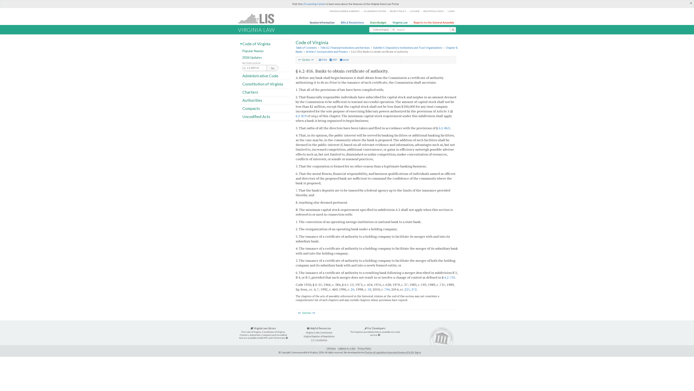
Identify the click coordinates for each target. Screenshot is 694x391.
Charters (250, 92)
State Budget (378, 22)
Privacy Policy (398, 11)
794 (387, 289)
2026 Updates (252, 57)
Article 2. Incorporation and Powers (327, 51)
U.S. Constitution (319, 340)
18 (369, 289)
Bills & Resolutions (352, 22)
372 (414, 289)
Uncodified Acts (256, 116)
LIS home (415, 11)
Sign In (418, 352)
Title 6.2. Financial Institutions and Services (345, 47)
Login (451, 11)
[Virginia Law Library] (287, 338)
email (345, 59)
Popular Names (253, 51)
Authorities (252, 100)
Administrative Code (260, 75)
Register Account (433, 11)
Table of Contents (306, 47)
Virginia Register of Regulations (319, 336)
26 (352, 289)
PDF (334, 59)
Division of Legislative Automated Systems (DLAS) (389, 352)
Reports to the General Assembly (434, 22)
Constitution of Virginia (262, 83)
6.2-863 (444, 128)
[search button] (453, 29)
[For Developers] (379, 335)
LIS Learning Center (314, 3)
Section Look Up (251, 63)
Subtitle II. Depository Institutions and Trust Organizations (407, 47)
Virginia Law (400, 22)
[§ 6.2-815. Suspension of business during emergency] (299, 59)
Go (272, 68)
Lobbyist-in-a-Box (346, 348)
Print (324, 59)
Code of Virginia (256, 43)
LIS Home (331, 348)
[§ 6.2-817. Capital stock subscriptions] (312, 59)
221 (407, 289)
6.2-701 (449, 277)
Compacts (251, 108)
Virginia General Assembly (344, 11)
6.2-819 (301, 116)
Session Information (322, 22)
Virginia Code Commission (319, 332)
